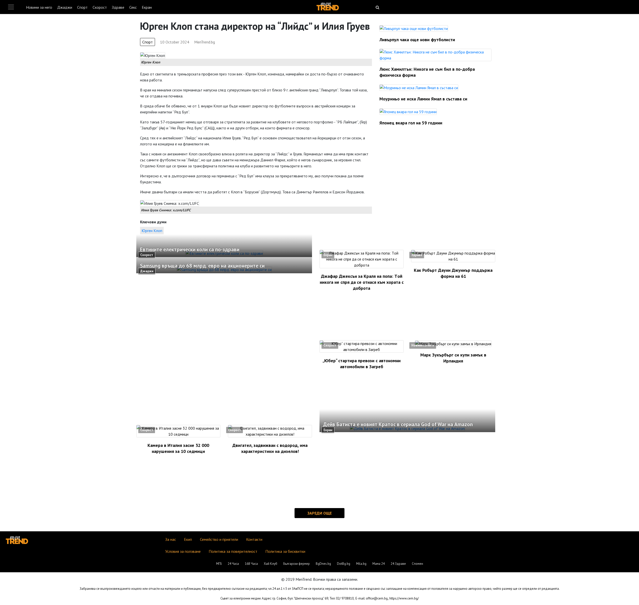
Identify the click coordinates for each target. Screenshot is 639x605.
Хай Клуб (270, 564)
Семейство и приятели (219, 539)
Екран (147, 7)
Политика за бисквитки (285, 551)
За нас (170, 539)
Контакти (254, 539)
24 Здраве (398, 564)
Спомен (417, 564)
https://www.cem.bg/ (404, 598)
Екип (188, 539)
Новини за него (39, 7)
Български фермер (296, 564)
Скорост (100, 7)
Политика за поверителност (233, 551)
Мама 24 (378, 564)
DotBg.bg (343, 564)
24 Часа (233, 564)
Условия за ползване (183, 551)
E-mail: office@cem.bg (371, 598)
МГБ (219, 564)
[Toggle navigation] (11, 7)
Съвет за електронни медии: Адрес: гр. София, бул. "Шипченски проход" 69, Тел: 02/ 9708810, (287, 598)
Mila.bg (361, 564)
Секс (133, 7)
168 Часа (251, 564)
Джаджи (64, 7)
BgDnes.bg (323, 564)
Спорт (82, 7)
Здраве (118, 7)
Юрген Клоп (152, 230)
